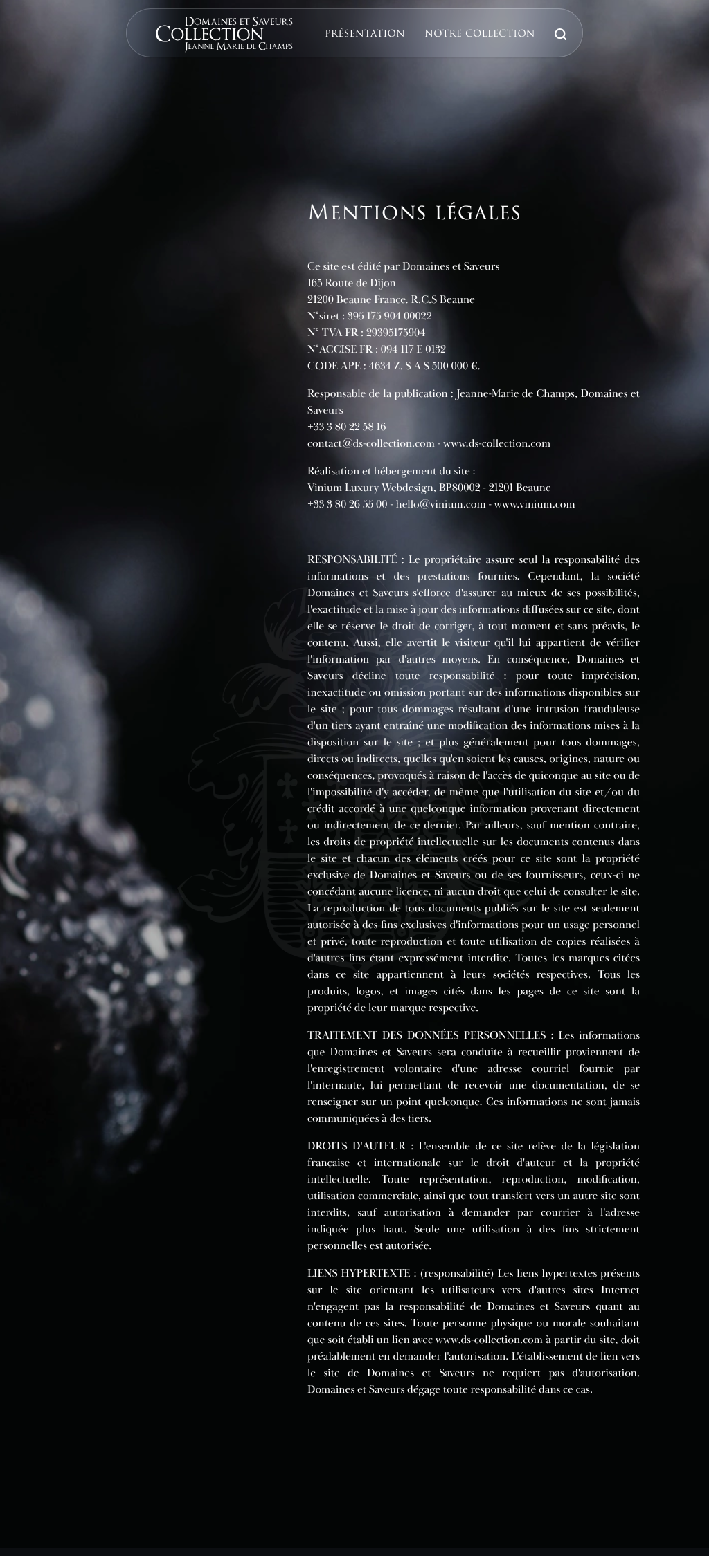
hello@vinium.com (441, 504)
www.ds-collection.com (496, 443)
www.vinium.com (534, 504)
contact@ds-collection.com (371, 443)
